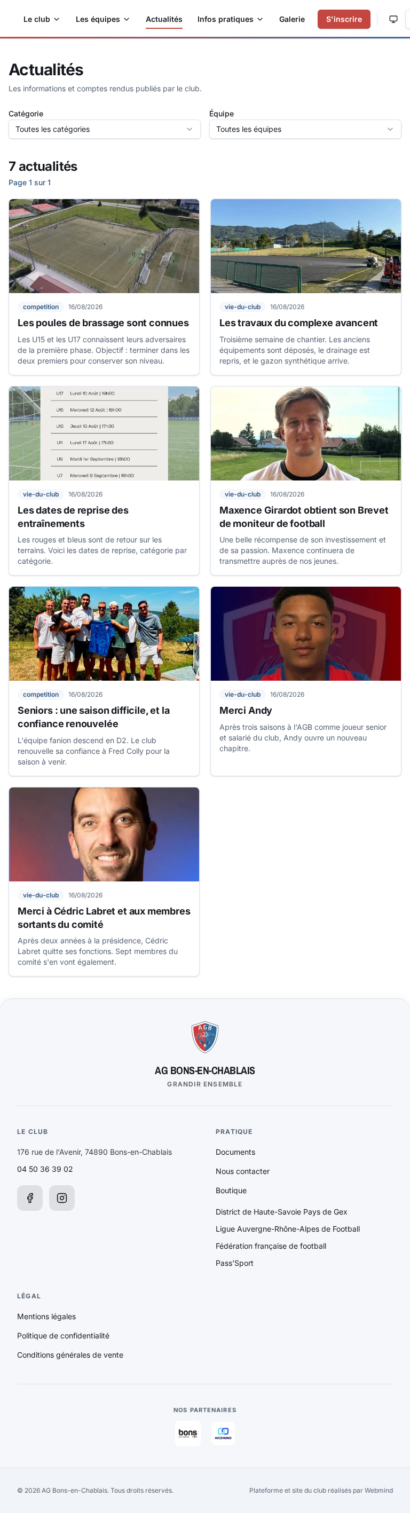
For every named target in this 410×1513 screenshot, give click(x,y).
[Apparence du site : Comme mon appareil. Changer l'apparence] (393, 19)
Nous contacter (243, 1171)
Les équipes (98, 18)
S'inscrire (344, 18)
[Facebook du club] (30, 1198)
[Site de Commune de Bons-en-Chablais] (188, 1433)
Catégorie (26, 113)
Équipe (221, 113)
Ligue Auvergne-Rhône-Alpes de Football (288, 1228)
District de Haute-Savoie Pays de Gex (282, 1211)
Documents (235, 1151)
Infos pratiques (226, 18)
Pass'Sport (235, 1262)
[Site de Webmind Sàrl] (223, 1433)
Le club (36, 18)
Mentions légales (46, 1316)
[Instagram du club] (62, 1198)
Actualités (164, 18)
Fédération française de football (271, 1245)
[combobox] (105, 129)
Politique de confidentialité (63, 1335)
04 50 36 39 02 (45, 1168)
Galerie (292, 18)
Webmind (379, 1490)
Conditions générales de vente (70, 1354)
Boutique (231, 1190)
